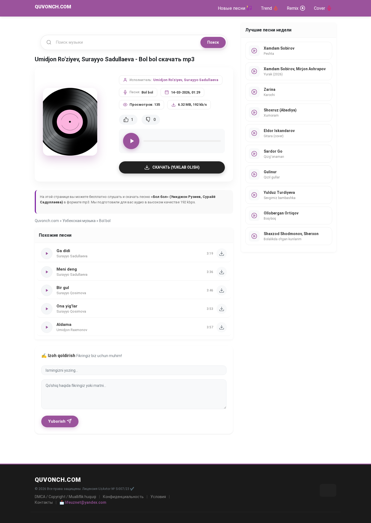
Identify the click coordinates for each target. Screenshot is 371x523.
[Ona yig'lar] (221, 309)
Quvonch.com (47, 221)
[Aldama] (221, 327)
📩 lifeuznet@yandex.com (82, 502)
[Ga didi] (221, 253)
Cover (319, 8)
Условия (158, 497)
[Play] (131, 141)
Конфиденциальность (123, 497)
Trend (266, 8)
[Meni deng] (221, 272)
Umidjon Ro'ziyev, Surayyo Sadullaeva (185, 80)
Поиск (213, 42)
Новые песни (231, 8)
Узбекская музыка (79, 221)
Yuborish (56, 421)
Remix (292, 8)
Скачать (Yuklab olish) (176, 167)
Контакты (44, 502)
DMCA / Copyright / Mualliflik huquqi (65, 497)
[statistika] (328, 490)
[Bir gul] (221, 290)
